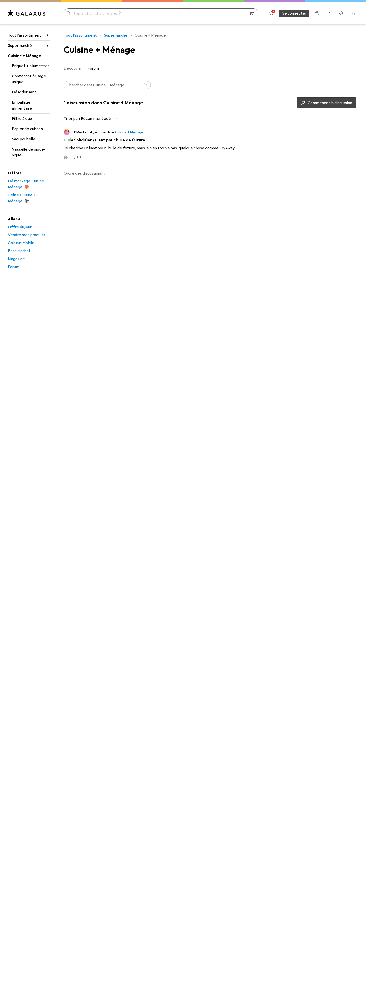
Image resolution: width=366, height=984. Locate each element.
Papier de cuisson (27, 128)
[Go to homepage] (26, 13)
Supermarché (20, 45)
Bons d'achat (19, 250)
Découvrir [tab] (72, 68)
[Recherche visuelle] (252, 13)
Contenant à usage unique (29, 79)
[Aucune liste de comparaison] (329, 13)
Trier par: (72, 118)
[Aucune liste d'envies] (341, 13)
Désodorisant (24, 92)
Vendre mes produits (26, 234)
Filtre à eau (22, 118)
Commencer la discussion (330, 102)
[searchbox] (107, 85)
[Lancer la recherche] (69, 13)
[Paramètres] (271, 13)
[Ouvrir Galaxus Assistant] (317, 13)
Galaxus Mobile (21, 242)
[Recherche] (146, 85)
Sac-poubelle (23, 139)
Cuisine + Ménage (24, 55)
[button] (105, 173)
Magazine (16, 258)
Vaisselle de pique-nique (29, 152)
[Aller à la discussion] (210, 144)
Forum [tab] (93, 68)
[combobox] (98, 118)
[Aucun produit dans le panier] (353, 13)
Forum (13, 266)
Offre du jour (20, 227)
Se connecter (294, 13)
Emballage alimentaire (22, 105)
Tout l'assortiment (24, 35)
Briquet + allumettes (30, 65)
